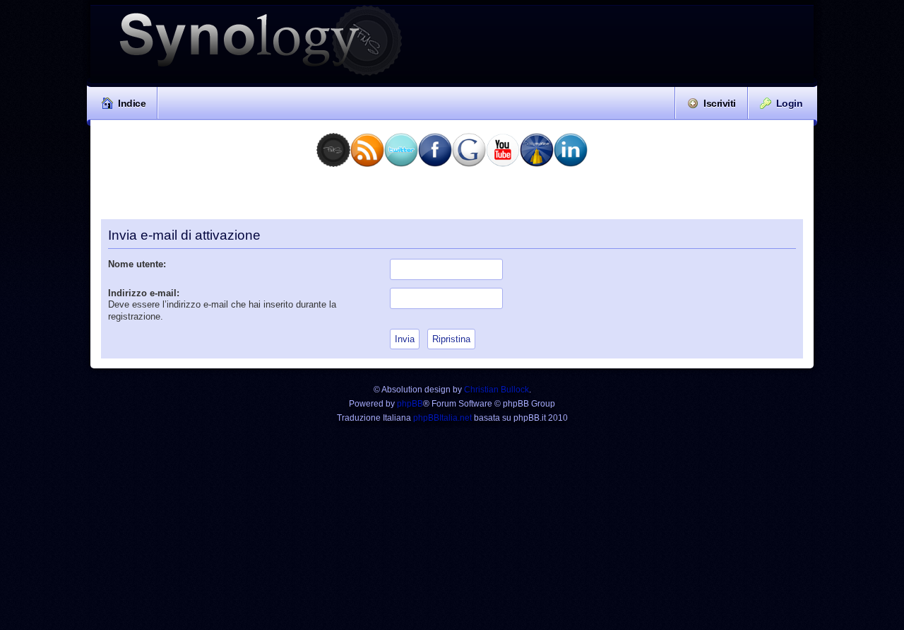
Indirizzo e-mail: (143, 293)
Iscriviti (719, 103)
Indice (131, 103)
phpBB (410, 404)
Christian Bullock (496, 390)
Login (789, 103)
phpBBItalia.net (442, 418)
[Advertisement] (452, 198)
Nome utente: (137, 264)
